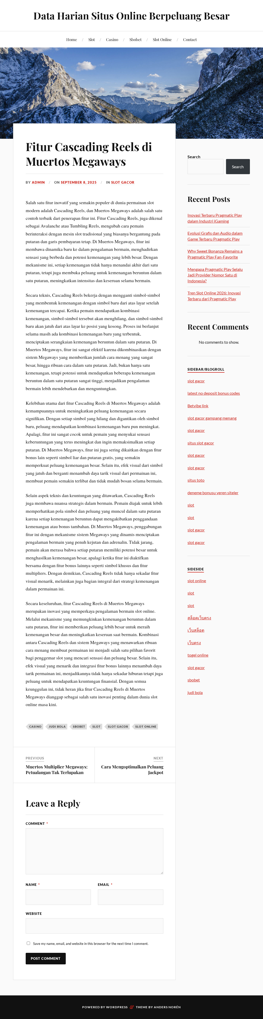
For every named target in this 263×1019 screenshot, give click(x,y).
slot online (145, 726)
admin (38, 182)
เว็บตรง (194, 642)
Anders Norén (167, 1007)
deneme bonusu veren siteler (212, 492)
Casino (112, 39)
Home (71, 39)
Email (105, 885)
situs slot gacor (200, 442)
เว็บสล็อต (195, 630)
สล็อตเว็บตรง (199, 617)
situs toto (195, 480)
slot (96, 726)
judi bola (57, 726)
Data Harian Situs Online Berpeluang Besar (131, 15)
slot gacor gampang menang (212, 417)
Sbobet (135, 39)
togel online (197, 654)
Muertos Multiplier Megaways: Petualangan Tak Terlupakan (57, 769)
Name (33, 885)
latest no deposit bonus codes (213, 393)
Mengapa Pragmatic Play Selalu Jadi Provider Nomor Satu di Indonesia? (215, 275)
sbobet (79, 726)
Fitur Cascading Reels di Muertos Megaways (89, 154)
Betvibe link (197, 405)
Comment (37, 824)
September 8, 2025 (79, 182)
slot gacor (118, 726)
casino (35, 726)
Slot (91, 39)
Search (193, 156)
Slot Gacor (123, 182)
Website (34, 914)
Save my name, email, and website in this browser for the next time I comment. (90, 944)
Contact (190, 39)
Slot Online (162, 39)
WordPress (117, 1007)
